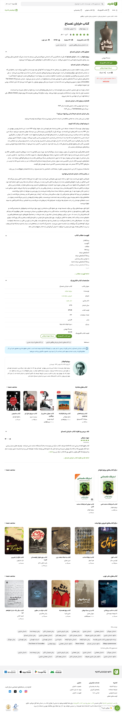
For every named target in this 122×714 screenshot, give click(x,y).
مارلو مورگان (66, 417)
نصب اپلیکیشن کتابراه (109, 703)
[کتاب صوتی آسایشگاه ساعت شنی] (84, 487)
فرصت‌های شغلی (112, 696)
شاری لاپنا (67, 614)
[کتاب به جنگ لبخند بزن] (61, 540)
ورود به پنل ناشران (75, 690)
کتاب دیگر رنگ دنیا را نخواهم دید (15, 611)
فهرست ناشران (77, 693)
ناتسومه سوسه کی (111, 614)
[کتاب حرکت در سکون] (37, 593)
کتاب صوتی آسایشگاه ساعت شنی (85, 505)
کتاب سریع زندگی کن (31, 414)
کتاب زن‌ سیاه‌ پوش (88, 610)
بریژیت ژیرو (33, 417)
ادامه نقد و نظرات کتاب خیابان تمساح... (76, 458)
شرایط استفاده (113, 690)
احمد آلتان (20, 616)
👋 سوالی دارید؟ (107, 708)
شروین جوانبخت (67, 296)
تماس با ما (96, 693)
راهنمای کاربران (94, 690)
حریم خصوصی (113, 693)
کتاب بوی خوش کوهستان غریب (39, 558)
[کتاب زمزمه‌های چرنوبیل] (80, 401)
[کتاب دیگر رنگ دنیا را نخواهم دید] (14, 593)
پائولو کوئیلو (16, 417)
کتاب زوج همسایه (64, 610)
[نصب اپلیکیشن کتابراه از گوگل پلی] (40, 671)
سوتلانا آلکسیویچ (82, 419)
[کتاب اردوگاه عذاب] (84, 540)
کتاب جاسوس (16, 414)
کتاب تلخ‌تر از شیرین (17, 557)
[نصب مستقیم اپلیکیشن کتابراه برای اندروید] (56, 671)
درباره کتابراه (113, 686)
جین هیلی (67, 560)
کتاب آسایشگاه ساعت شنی (109, 504)
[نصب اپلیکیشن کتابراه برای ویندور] (10, 671)
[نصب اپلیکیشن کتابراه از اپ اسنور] (25, 671)
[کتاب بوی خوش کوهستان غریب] (37, 540)
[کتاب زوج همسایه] (61, 593)
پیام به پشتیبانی (94, 686)
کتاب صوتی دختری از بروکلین (47, 415)
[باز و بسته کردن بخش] (6, 52)
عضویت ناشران (76, 686)
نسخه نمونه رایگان (106, 68)
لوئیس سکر (113, 560)
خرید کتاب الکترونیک (106, 63)
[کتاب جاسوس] (13, 401)
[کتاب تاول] (107, 540)
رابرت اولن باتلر (42, 563)
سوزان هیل (90, 614)
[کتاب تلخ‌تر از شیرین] (14, 540)
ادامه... (50, 452)
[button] (106, 37)
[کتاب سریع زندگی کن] (30, 401)
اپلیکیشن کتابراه (10, 10)
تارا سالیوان (20, 560)
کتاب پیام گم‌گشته (64, 414)
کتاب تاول (114, 557)
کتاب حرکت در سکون (40, 610)
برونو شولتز (68, 291)
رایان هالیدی (43, 614)
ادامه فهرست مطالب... (81, 274)
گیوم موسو (50, 419)
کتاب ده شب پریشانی (110, 610)
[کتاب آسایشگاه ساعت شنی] (107, 487)
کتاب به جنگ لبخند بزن (63, 557)
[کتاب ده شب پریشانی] (107, 593)
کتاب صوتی (90, 703)
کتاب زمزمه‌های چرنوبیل (82, 415)
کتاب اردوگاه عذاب (88, 557)
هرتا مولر (91, 560)
